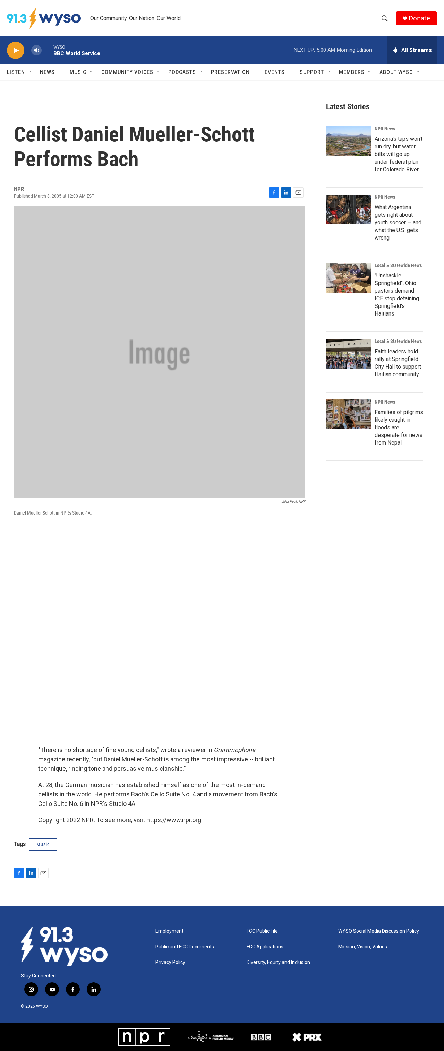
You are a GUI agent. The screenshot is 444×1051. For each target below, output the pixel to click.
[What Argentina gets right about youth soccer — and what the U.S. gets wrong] (348, 209)
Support (312, 72)
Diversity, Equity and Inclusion (278, 962)
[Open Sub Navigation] (30, 72)
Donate (419, 18)
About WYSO (396, 72)
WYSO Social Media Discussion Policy (378, 931)
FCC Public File (262, 931)
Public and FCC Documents (184, 946)
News (47, 72)
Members (352, 72)
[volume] (36, 50)
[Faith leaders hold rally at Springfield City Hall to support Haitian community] (348, 354)
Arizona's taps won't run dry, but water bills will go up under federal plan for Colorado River (398, 154)
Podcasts (182, 72)
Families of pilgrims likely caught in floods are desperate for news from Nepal (399, 427)
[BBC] (261, 1037)
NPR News (385, 128)
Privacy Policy (170, 962)
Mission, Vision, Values (362, 946)
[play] (15, 50)
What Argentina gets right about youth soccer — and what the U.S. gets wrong (398, 222)
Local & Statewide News (398, 265)
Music (78, 72)
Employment (169, 931)
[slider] (47, 50)
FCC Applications (265, 946)
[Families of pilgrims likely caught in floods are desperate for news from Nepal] (348, 414)
